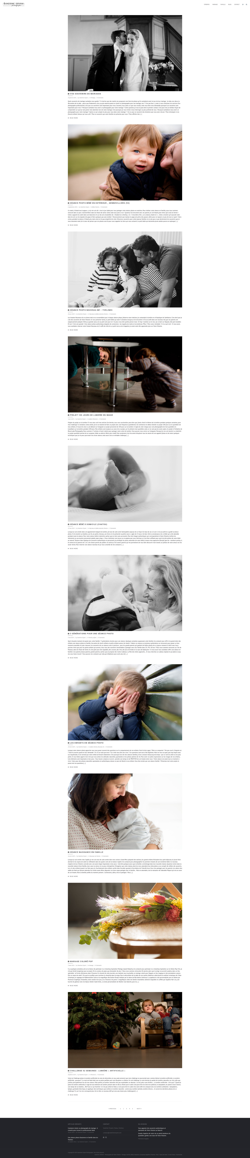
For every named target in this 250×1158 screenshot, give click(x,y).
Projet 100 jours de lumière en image (91, 415)
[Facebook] (103, 1137)
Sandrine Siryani (83, 98)
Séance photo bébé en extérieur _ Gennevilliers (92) (100, 203)
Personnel (95, 419)
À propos (206, 4)
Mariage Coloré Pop (81, 961)
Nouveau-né (92, 314)
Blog (229, 4)
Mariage (215, 4)
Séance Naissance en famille (86, 852)
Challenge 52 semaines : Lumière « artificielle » (97, 1071)
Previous (113, 1108)
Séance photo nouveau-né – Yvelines (91, 310)
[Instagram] (106, 1137)
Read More (74, 118)
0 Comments (100, 98)
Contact (236, 4)
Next (138, 1108)
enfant (90, 419)
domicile (101, 314)
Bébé (93, 207)
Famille (223, 4)
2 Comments (112, 528)
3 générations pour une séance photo (92, 634)
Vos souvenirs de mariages (85, 94)
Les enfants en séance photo (87, 743)
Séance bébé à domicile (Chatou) (88, 524)
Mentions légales (143, 1139)
